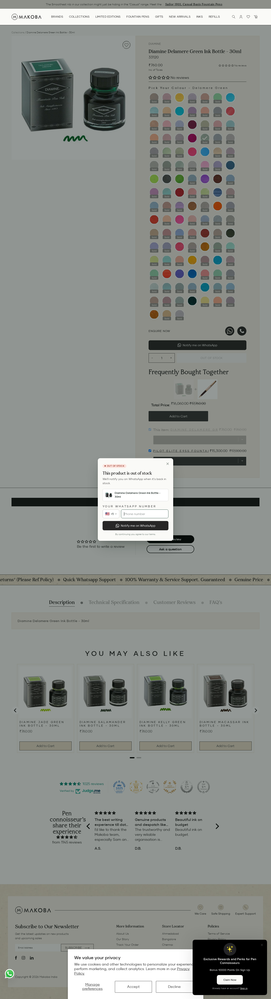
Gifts (159, 16)
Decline (174, 987)
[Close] (167, 464)
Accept (133, 987)
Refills (214, 16)
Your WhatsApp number (129, 506)
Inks (199, 16)
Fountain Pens (137, 16)
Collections (79, 16)
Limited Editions (107, 16)
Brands (57, 16)
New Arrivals (179, 16)
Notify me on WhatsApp (138, 526)
